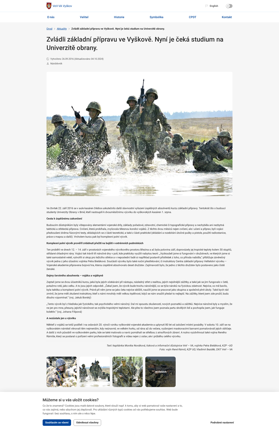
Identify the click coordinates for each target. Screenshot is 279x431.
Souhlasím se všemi (56, 422)
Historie (119, 17)
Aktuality (62, 28)
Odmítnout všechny (87, 422)
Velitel (84, 17)
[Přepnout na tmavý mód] (229, 6)
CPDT (192, 17)
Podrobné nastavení (222, 422)
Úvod (49, 28)
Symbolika (156, 17)
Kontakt (227, 17)
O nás (50, 17)
